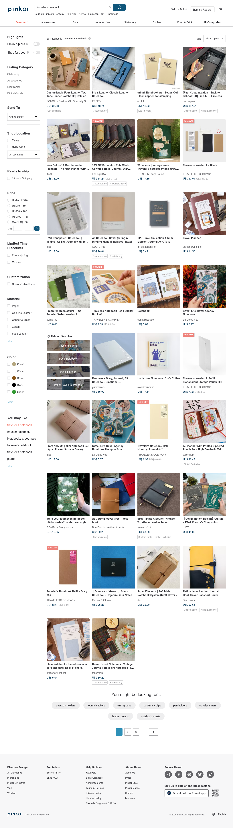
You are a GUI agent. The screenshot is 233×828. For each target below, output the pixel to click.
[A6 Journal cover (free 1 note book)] (113, 494)
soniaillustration (146, 319)
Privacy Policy (93, 793)
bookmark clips (152, 705)
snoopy (60, 13)
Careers (129, 793)
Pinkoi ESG (131, 783)
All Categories (14, 772)
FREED (96, 101)
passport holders (65, 705)
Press (128, 777)
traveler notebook (18, 432)
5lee (49, 246)
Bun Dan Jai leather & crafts (108, 527)
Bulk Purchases (94, 777)
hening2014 (99, 174)
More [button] (10, 341)
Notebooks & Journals (21, 438)
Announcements (94, 783)
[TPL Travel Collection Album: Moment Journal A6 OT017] (158, 213)
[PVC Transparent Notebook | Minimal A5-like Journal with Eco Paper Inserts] (68, 213)
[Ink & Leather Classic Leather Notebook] (113, 68)
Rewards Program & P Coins (101, 803)
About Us (130, 772)
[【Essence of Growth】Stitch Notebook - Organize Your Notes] (113, 567)
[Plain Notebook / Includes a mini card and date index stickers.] (68, 639)
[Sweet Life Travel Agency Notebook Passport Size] (113, 421)
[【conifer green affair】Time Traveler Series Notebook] (68, 286)
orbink (141, 101)
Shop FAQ (52, 777)
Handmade (112, 13)
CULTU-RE (98, 246)
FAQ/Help (91, 772)
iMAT (49, 174)
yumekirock (98, 387)
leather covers (120, 716)
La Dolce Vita (190, 319)
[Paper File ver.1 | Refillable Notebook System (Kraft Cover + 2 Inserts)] (158, 567)
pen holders (180, 705)
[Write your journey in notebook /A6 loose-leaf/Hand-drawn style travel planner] (68, 494)
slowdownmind (145, 387)
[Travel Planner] (204, 213)
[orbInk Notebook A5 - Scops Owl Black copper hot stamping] (158, 68)
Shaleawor (189, 600)
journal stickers (96, 705)
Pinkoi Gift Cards (16, 783)
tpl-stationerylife (146, 246)
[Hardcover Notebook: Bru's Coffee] (158, 354)
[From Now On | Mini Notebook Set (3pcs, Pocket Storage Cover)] (68, 421)
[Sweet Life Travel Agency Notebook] (204, 286)
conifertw (52, 319)
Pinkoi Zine (13, 777)
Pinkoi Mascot (132, 788)
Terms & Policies (95, 788)
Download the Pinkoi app (189, 793)
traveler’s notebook (19, 452)
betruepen (189, 101)
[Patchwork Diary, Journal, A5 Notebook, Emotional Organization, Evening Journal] (113, 354)
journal (11, 459)
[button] (37, 228)
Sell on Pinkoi (179, 9)
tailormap (188, 454)
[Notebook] (158, 286)
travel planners (207, 705)
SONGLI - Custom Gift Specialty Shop (68, 101)
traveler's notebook (19, 445)
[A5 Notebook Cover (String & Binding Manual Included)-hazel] (113, 213)
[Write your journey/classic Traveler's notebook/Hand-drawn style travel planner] (158, 140)
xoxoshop (93, 13)
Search (119, 7)
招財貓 (82, 13)
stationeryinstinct (192, 246)
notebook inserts (150, 716)
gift (102, 13)
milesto (50, 13)
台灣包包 (71, 13)
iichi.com (130, 798)
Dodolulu (39, 13)
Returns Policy (93, 798)
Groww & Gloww (101, 600)
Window (11, 793)
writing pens (124, 705)
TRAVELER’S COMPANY (197, 174)
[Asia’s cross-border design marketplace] (17, 9)
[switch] (23, 44)
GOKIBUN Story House (150, 174)
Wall (9, 788)
